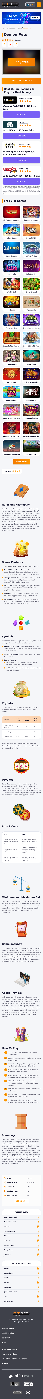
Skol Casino (23, 123)
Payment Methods (9, 1354)
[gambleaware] (21, 1376)
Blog (4, 1342)
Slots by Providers (9, 1349)
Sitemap (5, 1363)
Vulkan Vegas (24, 168)
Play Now (21, 114)
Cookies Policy (8, 1333)
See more (20, 1201)
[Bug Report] (10, 44)
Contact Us (6, 1338)
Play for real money (21, 81)
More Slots (21, 461)
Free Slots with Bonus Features (15, 1359)
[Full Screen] (15, 44)
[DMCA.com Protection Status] (28, 1384)
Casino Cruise (24, 144)
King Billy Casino (25, 98)
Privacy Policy (8, 1328)
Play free (21, 62)
